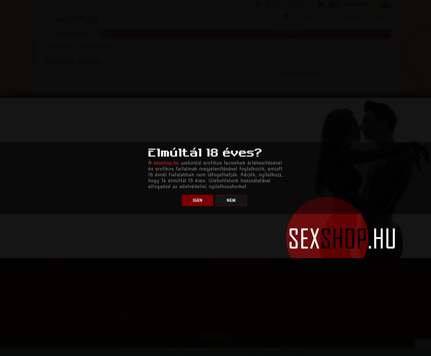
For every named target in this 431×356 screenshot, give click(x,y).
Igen (197, 200)
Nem (231, 200)
